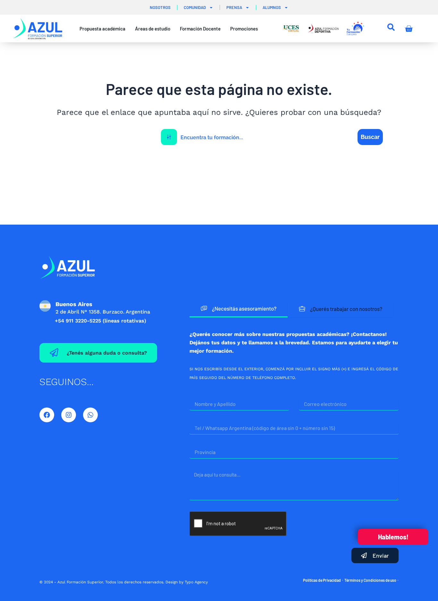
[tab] (239, 308)
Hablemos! (393, 537)
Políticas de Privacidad (322, 580)
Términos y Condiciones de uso (370, 580)
